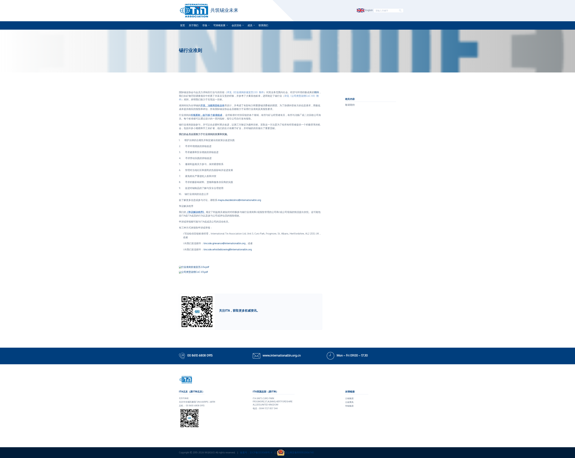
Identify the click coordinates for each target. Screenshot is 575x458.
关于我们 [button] (193, 25)
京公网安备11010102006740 (299, 452)
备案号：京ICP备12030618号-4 (256, 452)
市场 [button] (205, 25)
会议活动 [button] (237, 25)
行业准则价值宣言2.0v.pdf (195, 266)
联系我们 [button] (263, 25)
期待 (316, 92)
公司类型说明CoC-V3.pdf (194, 271)
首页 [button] (182, 25)
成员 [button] (250, 25)
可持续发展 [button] (219, 25)
